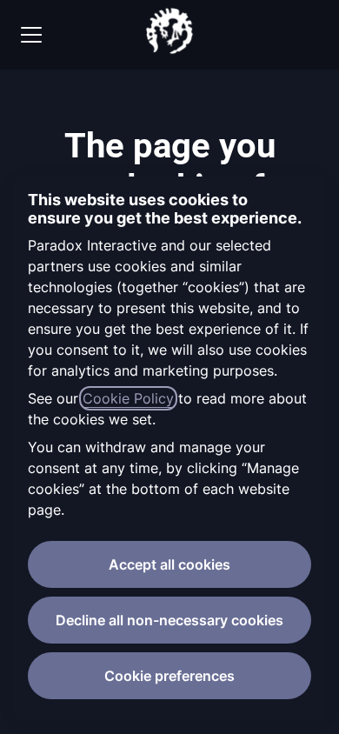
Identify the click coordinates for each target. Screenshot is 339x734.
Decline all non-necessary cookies (169, 620)
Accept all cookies (169, 564)
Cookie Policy (128, 398)
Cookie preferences (169, 675)
